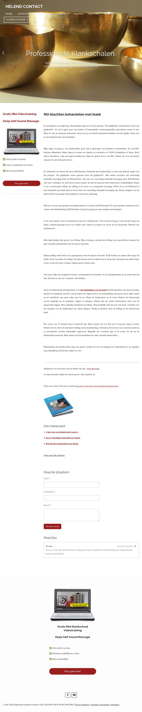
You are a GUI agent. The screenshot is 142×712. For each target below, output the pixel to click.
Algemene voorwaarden (100, 705)
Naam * (47, 478)
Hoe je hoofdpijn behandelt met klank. (63, 438)
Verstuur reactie (52, 526)
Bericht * (48, 505)
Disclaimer (115, 705)
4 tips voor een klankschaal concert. (62, 432)
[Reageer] (135, 546)
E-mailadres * (50, 492)
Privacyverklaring (82, 705)
